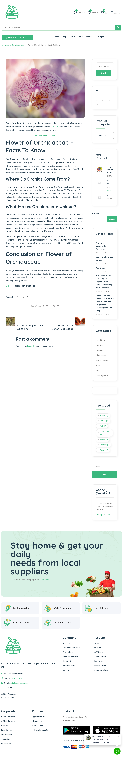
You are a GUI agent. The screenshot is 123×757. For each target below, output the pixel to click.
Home (6, 45)
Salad (98, 365)
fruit (103, 426)
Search (103, 73)
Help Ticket (98, 661)
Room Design (102, 360)
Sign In (96, 643)
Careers (66, 670)
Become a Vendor (8, 717)
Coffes (104, 421)
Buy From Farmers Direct (104, 258)
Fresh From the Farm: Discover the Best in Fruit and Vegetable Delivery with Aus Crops (105, 303)
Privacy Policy (68, 652)
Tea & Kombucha (38, 725)
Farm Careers (6, 730)
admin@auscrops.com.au (18, 683)
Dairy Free (100, 345)
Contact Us (67, 661)
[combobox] (105, 135)
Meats (104, 439)
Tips (97, 370)
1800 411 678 (16, 678)
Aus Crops (100, 268)
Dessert (99, 350)
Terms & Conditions (70, 656)
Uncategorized (18, 45)
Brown (104, 415)
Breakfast (100, 340)
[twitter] (47, 305)
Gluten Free (101, 355)
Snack (104, 450)
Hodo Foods (105, 433)
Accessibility (6, 739)
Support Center (69, 665)
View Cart (97, 648)
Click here (55, 126)
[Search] (118, 27)
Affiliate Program (8, 721)
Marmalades (37, 721)
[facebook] (43, 305)
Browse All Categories (17, 38)
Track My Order (99, 656)
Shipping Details (100, 665)
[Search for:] (104, 466)
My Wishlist (98, 652)
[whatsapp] (50, 305)
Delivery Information (71, 648)
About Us (66, 643)
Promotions (6, 743)
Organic (104, 445)
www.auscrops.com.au (45, 135)
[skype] (58, 305)
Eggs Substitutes (39, 717)
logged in (31, 346)
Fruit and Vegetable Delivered (101, 246)
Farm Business (7, 725)
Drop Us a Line (104, 514)
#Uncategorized (22, 297)
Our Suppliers (6, 734)
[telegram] (54, 305)
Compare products (100, 670)
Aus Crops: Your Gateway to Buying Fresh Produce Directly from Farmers (104, 282)
